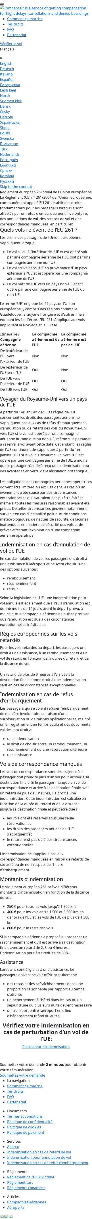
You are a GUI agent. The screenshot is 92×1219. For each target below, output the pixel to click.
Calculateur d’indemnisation (46, 1046)
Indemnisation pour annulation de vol (39, 1157)
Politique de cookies (24, 1127)
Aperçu (13, 1146)
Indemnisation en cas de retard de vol (39, 1152)
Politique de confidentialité (29, 1121)
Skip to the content (16, 186)
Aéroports (15, 1207)
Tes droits (15, 24)
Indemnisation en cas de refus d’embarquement (47, 1162)
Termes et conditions (25, 1116)
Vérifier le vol (11, 43)
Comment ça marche (24, 18)
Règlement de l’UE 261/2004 (30, 1177)
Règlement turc (20, 1182)
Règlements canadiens (26, 1187)
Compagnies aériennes (26, 1202)
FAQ (10, 29)
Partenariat (16, 34)
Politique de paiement (25, 1132)
